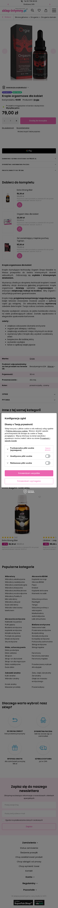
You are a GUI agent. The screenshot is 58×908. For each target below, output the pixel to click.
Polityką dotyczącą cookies (17, 431)
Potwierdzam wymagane (29, 481)
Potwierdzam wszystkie (29, 473)
